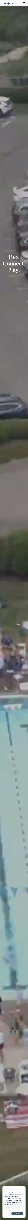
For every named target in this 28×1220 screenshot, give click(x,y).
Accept (17, 1213)
